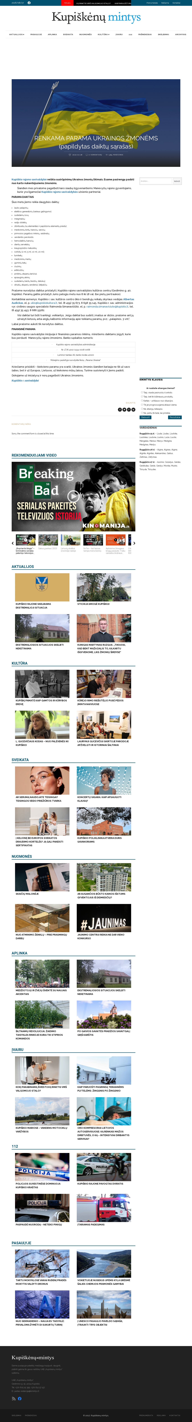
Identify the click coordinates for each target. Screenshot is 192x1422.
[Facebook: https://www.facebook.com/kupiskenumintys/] (29, 2)
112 (15, 1146)
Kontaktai (176, 3)
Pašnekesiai (31, 1416)
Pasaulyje (21, 1243)
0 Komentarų (95, 155)
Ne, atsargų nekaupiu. (153, 409)
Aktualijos (23, 567)
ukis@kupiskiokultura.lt (44, 302)
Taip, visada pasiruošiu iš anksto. (158, 392)
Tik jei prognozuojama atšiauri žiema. (160, 405)
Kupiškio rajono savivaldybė (29, 179)
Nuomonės (22, 856)
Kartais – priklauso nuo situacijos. (158, 401)
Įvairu (17, 1050)
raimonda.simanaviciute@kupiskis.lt (107, 306)
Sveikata (20, 760)
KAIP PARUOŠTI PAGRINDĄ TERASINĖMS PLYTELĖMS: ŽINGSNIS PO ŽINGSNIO (85, 3)
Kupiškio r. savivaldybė (25, 380)
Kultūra (20, 663)
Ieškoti (177, 181)
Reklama (165, 3)
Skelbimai (16, 1416)
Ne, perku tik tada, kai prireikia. (157, 413)
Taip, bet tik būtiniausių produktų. (158, 397)
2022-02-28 (77, 155)
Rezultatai (175, 417)
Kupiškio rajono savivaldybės (59, 191)
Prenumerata (152, 3)
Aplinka (19, 953)
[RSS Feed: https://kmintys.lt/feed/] (14, 1398)
